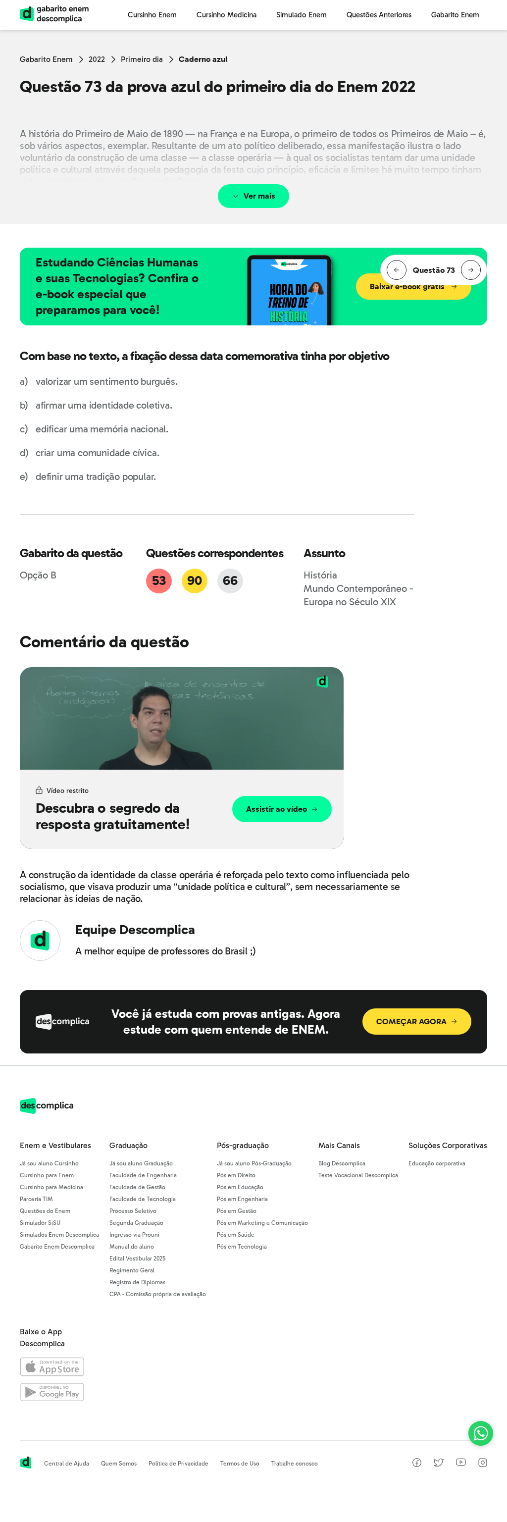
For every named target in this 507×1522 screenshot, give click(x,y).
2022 (97, 59)
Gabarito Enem (46, 59)
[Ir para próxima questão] (471, 270)
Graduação (128, 1145)
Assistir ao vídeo (276, 809)
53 (159, 580)
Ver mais (259, 196)
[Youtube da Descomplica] (461, 1463)
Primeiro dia (142, 59)
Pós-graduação (243, 1145)
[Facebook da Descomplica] (416, 1464)
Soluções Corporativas (447, 1145)
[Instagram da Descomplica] (482, 1464)
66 (230, 580)
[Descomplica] (46, 1111)
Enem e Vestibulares (55, 1145)
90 (194, 580)
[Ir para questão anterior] (396, 270)
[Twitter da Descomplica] (439, 1464)
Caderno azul (203, 59)
